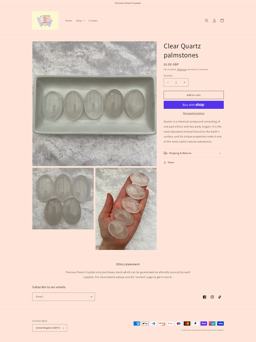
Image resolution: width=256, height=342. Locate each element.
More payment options (193, 113)
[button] (80, 20)
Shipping (181, 69)
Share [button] (171, 162)
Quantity (168, 75)
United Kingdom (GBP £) (48, 327)
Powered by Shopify (215, 330)
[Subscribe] (91, 297)
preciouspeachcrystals (197, 330)
